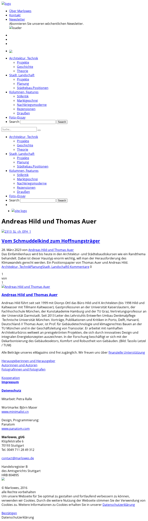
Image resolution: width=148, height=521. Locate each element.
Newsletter (17, 19)
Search (14, 122)
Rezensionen (26, 109)
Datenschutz (11, 390)
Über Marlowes (20, 11)
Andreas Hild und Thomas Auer (51, 250)
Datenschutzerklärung (119, 505)
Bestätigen (9, 513)
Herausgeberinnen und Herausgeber (28, 361)
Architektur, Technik (23, 58)
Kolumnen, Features (24, 92)
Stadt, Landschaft (21, 75)
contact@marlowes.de (18, 458)
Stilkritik (23, 96)
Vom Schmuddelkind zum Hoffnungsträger (51, 241)
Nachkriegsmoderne (32, 105)
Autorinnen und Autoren (19, 365)
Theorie (22, 71)
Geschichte (25, 67)
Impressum (10, 382)
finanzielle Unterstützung (126, 352)
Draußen (23, 113)
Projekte (23, 62)
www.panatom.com (16, 428)
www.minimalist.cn (15, 412)
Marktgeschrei (27, 100)
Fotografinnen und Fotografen (23, 369)
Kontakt (15, 15)
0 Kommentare (78, 267)
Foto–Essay (17, 117)
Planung (23, 83)
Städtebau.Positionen (32, 88)
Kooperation (11, 378)
